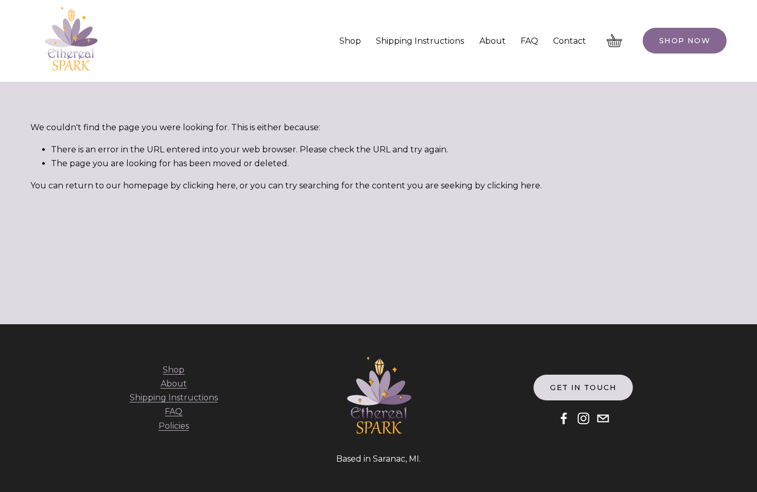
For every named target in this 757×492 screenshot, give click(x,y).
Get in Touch (583, 387)
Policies (174, 426)
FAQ (529, 41)
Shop (350, 41)
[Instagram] (583, 418)
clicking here (209, 185)
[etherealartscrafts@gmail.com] (603, 418)
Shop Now (684, 40)
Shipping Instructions (420, 41)
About (492, 41)
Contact (569, 41)
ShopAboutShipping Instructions (174, 383)
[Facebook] (564, 418)
